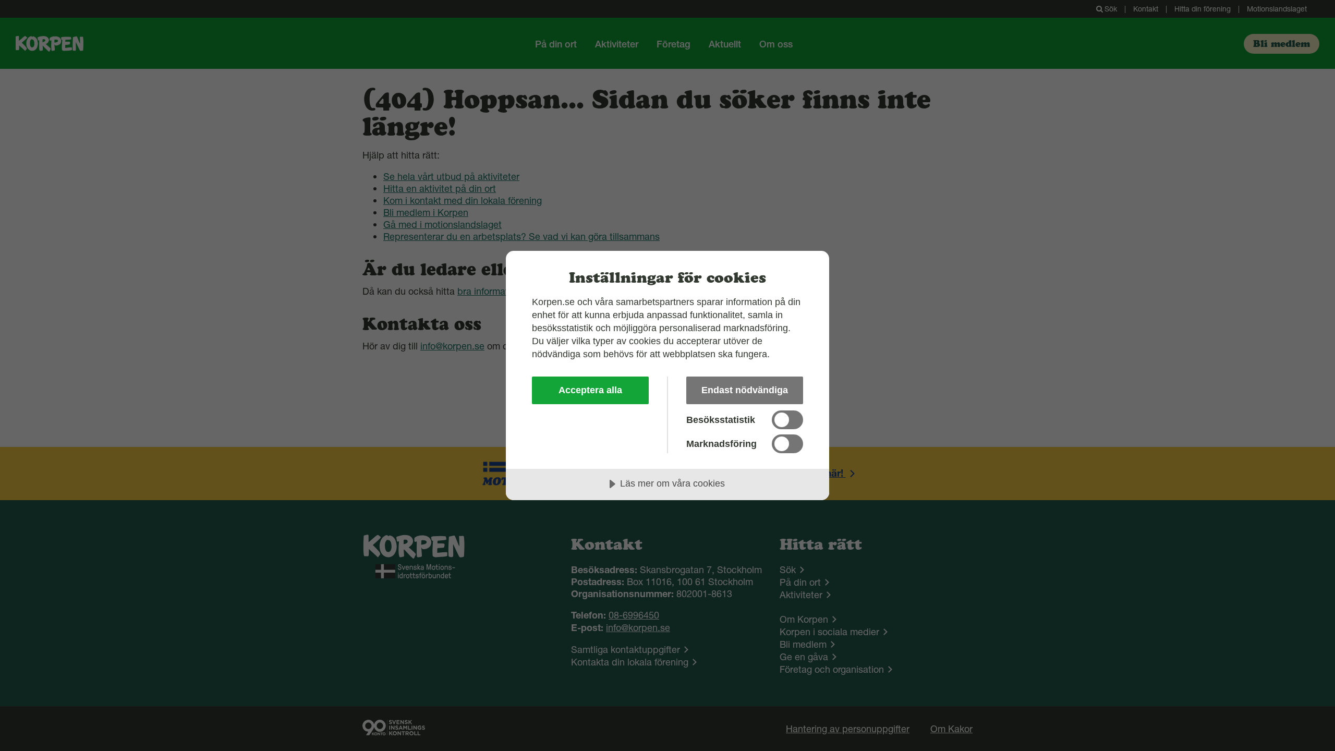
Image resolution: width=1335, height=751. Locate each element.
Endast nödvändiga (744, 390)
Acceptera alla (590, 390)
